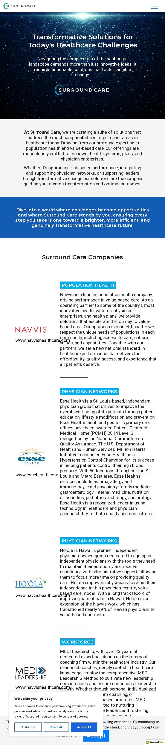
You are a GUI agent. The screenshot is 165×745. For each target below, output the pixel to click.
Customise (28, 727)
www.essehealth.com (36, 474)
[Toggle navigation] (155, 6)
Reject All (56, 727)
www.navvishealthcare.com (42, 340)
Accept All (84, 727)
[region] (56, 713)
